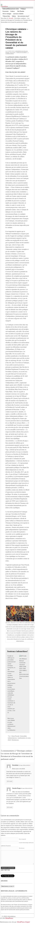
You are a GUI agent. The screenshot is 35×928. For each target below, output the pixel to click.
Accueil (11, 18)
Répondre (9, 781)
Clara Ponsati (15, 736)
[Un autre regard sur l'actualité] (4, 5)
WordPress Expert (23, 922)
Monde (7, 52)
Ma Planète (20, 11)
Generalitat (23, 736)
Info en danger (7, 13)
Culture (12, 11)
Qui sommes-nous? (23, 16)
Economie (5, 11)
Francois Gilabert (21, 52)
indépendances (12, 738)
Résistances (15, 740)
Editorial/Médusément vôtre (11, 9)
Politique (23, 9)
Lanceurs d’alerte (18, 13)
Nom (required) (22, 839)
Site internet (21, 848)
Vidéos (14, 16)
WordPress (9, 918)
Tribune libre (6, 16)
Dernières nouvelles (21, 51)
